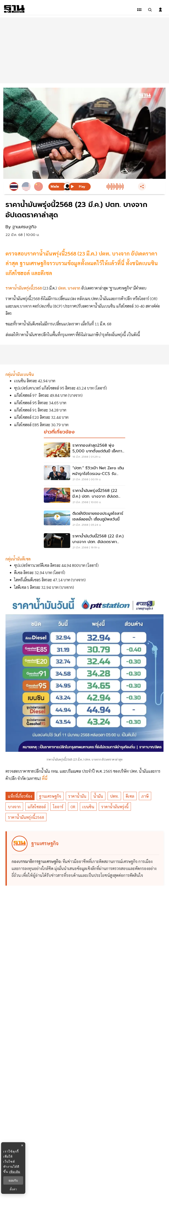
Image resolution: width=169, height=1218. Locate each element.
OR (72, 806)
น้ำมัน (98, 796)
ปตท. (114, 796)
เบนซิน (88, 806)
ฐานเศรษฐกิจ (50, 796)
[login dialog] (160, 9)
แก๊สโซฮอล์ (37, 806)
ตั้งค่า (13, 1189)
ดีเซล (130, 796)
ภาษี (145, 796)
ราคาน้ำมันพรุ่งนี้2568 (26, 817)
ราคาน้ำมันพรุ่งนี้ (115, 806)
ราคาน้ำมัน (77, 796)
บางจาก (14, 806)
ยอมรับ (13, 1180)
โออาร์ (58, 806)
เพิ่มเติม (14, 1171)
